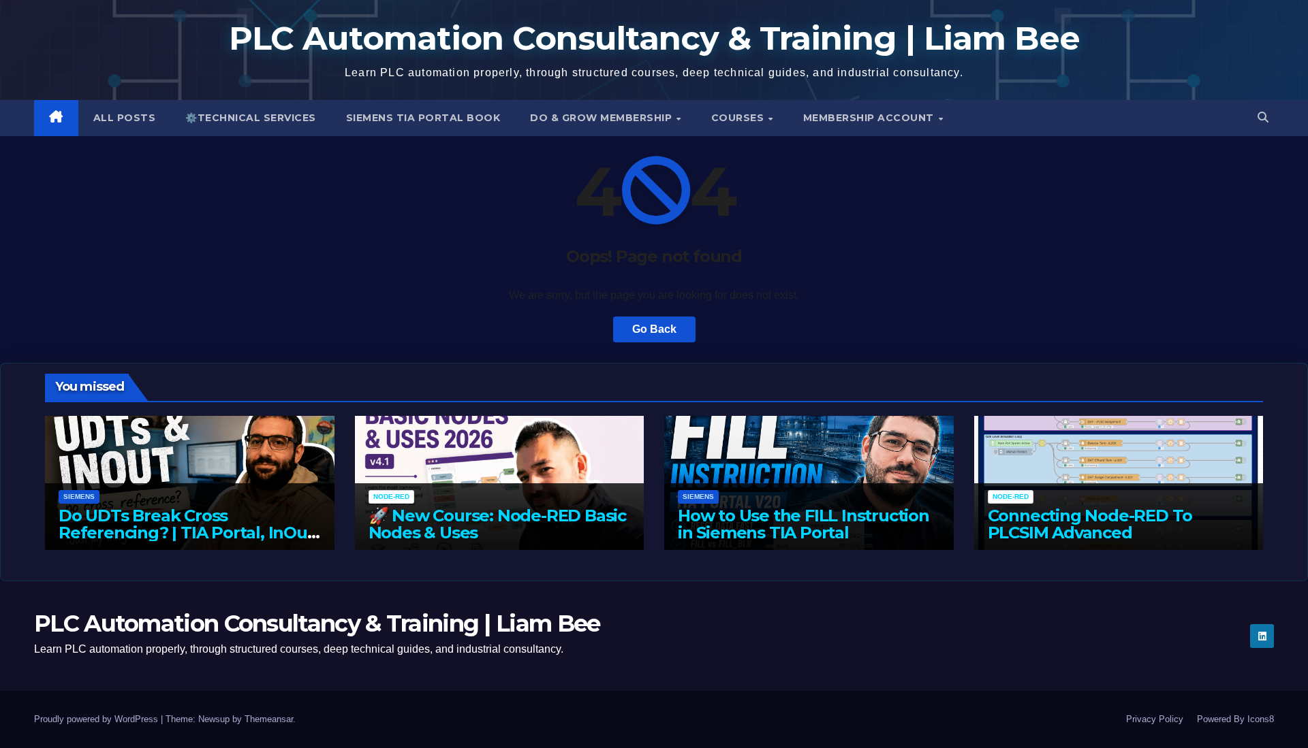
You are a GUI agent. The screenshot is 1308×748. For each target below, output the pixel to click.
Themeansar (269, 719)
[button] (1263, 117)
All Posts (124, 118)
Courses (739, 118)
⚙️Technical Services (250, 118)
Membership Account (870, 118)
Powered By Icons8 (1235, 719)
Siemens (79, 496)
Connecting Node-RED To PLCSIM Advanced (1090, 524)
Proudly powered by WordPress (97, 719)
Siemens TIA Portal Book (423, 118)
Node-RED (391, 496)
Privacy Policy (1154, 719)
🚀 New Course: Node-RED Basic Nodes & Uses (497, 524)
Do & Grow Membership (602, 118)
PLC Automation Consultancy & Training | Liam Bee (654, 38)
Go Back (654, 329)
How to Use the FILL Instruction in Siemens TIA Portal (803, 524)
